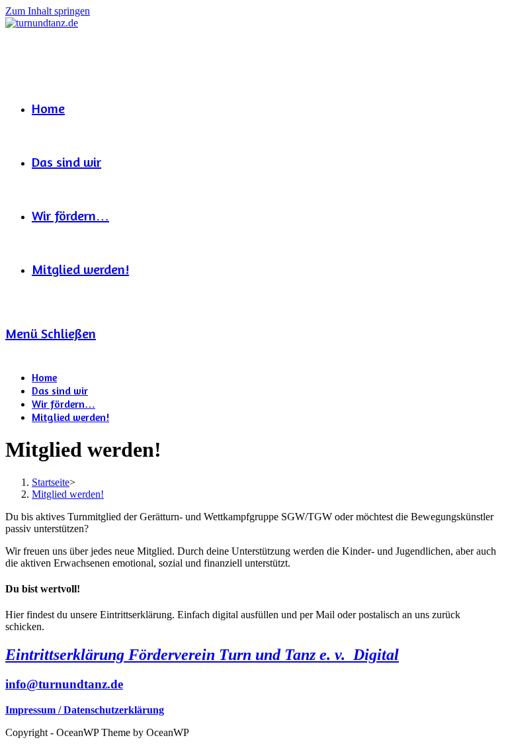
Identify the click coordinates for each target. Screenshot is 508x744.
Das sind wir (60, 390)
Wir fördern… (63, 403)
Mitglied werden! (70, 417)
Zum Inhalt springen (47, 11)
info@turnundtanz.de (64, 684)
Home (44, 377)
